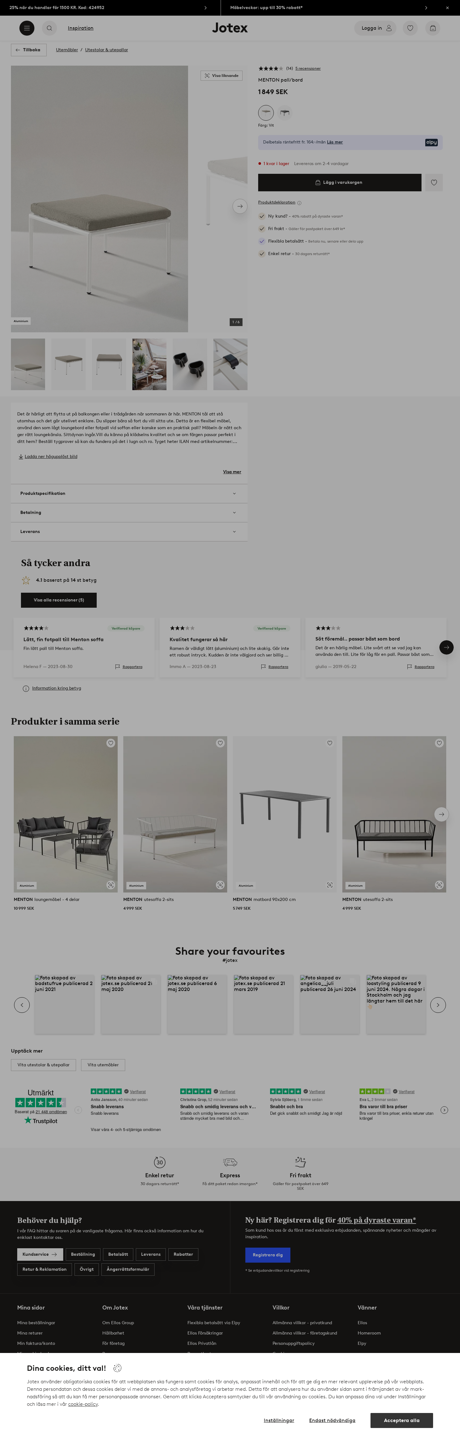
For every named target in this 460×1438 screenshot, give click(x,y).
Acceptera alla (402, 1420)
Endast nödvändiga (332, 1420)
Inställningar (279, 1420)
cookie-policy (83, 1404)
